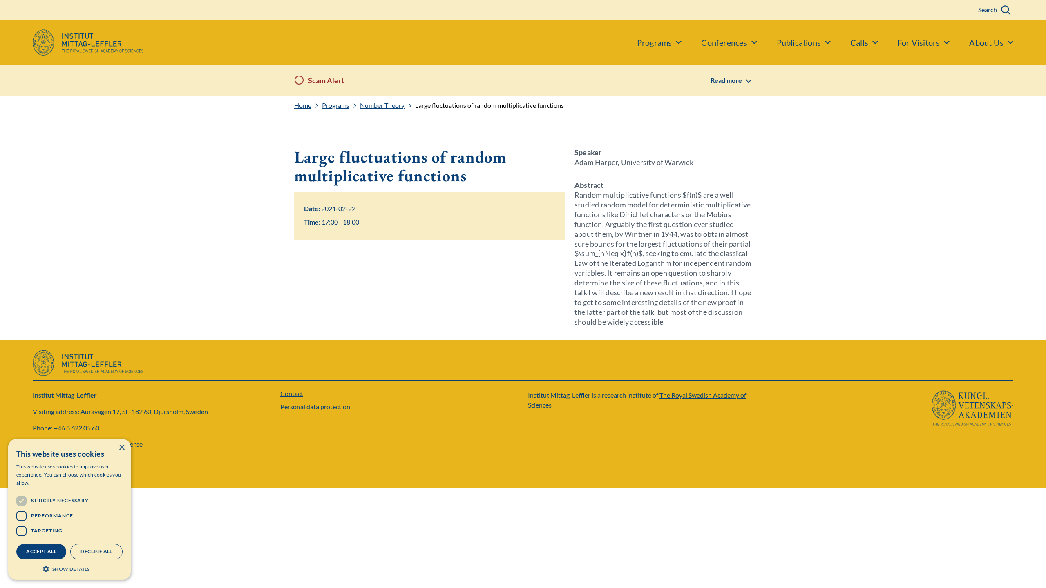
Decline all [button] (96, 551)
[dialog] (69, 509)
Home (302, 105)
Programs (335, 105)
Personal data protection (315, 406)
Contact (291, 393)
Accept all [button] (41, 551)
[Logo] (71, 42)
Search (987, 9)
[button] (69, 568)
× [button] (121, 448)
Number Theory (382, 105)
